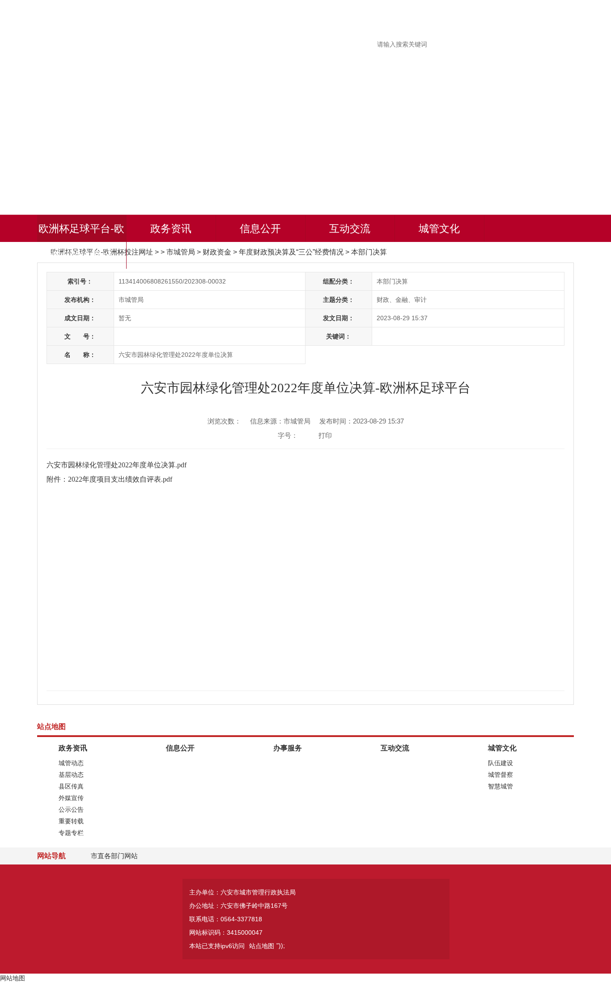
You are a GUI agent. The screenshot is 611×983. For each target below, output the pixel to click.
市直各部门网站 (114, 856)
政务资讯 (170, 228)
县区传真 (71, 786)
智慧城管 (500, 786)
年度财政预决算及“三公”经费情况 (291, 252)
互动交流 (349, 228)
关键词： (338, 336)
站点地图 (261, 945)
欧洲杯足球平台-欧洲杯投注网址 (81, 242)
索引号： (80, 281)
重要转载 (71, 821)
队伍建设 (500, 763)
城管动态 (71, 763)
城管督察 (500, 774)
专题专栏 (71, 832)
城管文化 (439, 228)
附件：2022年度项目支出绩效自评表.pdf (109, 479)
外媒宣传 (71, 797)
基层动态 (71, 774)
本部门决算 (369, 252)
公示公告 (71, 809)
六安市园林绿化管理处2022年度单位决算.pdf (117, 465)
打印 (325, 435)
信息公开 (260, 228)
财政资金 (217, 252)
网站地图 (12, 978)
